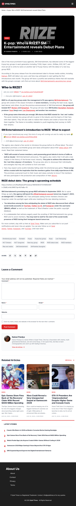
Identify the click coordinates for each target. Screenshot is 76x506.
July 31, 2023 (27, 96)
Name (4, 303)
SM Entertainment (61, 100)
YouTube (27, 206)
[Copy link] (36, 256)
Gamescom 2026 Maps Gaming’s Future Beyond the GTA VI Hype (29, 445)
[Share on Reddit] (31, 256)
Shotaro (14, 108)
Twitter (9, 229)
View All (68, 360)
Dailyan (4, 76)
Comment (5, 281)
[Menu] (72, 4)
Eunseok (70, 108)
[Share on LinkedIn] (20, 256)
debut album (63, 148)
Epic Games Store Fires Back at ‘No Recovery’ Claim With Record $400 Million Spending (13, 399)
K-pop (30, 238)
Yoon (11, 110)
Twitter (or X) (36, 206)
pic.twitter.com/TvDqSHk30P (32, 92)
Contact (13, 477)
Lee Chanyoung (29, 110)
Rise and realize (8, 246)
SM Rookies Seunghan (38, 246)
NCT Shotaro (7, 242)
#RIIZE (16, 92)
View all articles (17, 347)
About (12, 473)
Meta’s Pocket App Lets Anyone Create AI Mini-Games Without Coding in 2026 (33, 440)
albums (54, 176)
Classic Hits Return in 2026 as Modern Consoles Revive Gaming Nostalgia (32, 430)
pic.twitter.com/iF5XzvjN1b (27, 137)
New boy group (32, 242)
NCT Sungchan (19, 242)
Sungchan (25, 108)
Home (3, 10)
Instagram (50, 206)
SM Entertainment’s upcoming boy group (55, 81)
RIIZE (42, 242)
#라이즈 (8, 137)
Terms (12, 485)
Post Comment (9, 327)
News (3, 392)
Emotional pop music (9, 238)
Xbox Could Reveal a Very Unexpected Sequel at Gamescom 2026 (37, 399)
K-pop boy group (40, 238)
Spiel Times (35, 224)
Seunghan (62, 108)
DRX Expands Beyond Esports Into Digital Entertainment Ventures (29, 450)
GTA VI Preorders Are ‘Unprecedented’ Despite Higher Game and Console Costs (62, 399)
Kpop (51, 238)
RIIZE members (66, 242)
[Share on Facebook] (10, 256)
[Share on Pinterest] (25, 256)
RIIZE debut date (52, 242)
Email (41, 303)
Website (4, 312)
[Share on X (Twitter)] (15, 256)
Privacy (12, 481)
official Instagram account (43, 194)
